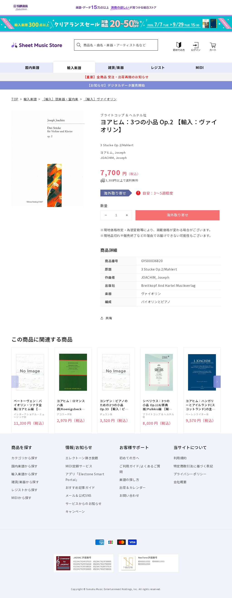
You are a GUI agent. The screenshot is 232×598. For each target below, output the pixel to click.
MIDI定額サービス (78, 466)
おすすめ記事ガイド (80, 487)
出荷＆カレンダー (132, 487)
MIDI (200, 67)
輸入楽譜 (74, 67)
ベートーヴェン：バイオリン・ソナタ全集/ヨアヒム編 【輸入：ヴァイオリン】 (28, 405)
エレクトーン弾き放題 (81, 458)
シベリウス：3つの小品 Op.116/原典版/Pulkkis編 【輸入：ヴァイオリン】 (157, 405)
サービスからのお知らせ (83, 503)
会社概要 (180, 482)
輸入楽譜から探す (24, 474)
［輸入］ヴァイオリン (100, 99)
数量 (104, 205)
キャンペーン (75, 511)
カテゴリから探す (24, 458)
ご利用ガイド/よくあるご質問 (139, 469)
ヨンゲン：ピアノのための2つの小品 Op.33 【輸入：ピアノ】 (114, 405)
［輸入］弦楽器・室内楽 (60, 99)
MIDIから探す (21, 497)
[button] (116, 45)
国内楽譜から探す (24, 466)
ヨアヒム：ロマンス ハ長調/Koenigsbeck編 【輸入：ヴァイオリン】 (71, 405)
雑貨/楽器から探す (25, 482)
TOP (14, 99)
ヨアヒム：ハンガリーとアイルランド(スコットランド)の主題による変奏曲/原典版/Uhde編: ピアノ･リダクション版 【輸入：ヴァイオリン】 (200, 405)
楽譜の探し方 (129, 479)
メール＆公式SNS (78, 495)
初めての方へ (129, 458)
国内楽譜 (32, 67)
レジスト (158, 67)
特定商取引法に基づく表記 (193, 466)
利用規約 (180, 458)
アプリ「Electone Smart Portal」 (84, 477)
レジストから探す (24, 489)
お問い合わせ (129, 495)
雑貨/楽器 (116, 67)
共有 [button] (109, 318)
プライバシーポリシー (190, 474)
